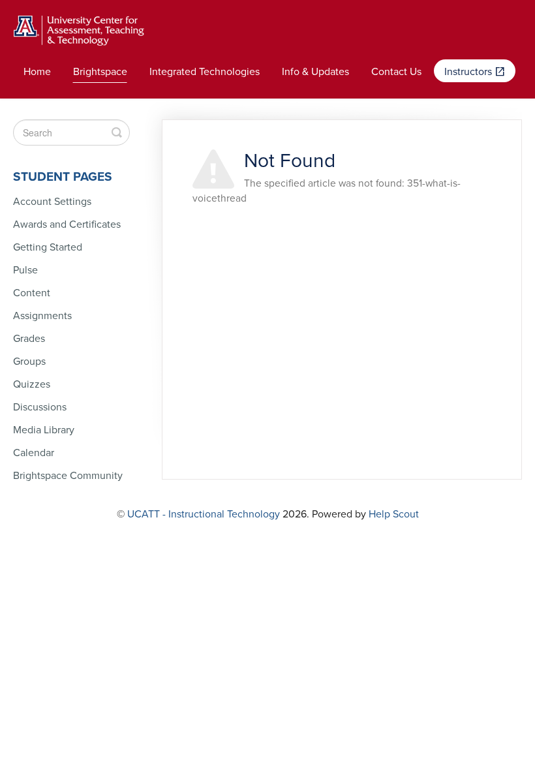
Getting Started (47, 247)
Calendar (33, 452)
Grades (29, 338)
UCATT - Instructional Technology (203, 514)
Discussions (40, 407)
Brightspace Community (68, 475)
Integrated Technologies (204, 71)
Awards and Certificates (67, 224)
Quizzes (31, 384)
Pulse (25, 270)
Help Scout (394, 514)
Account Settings (52, 201)
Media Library (43, 430)
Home (37, 71)
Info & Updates (315, 71)
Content (31, 293)
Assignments (42, 315)
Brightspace (100, 71)
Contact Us (396, 71)
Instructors (469, 71)
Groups (29, 361)
